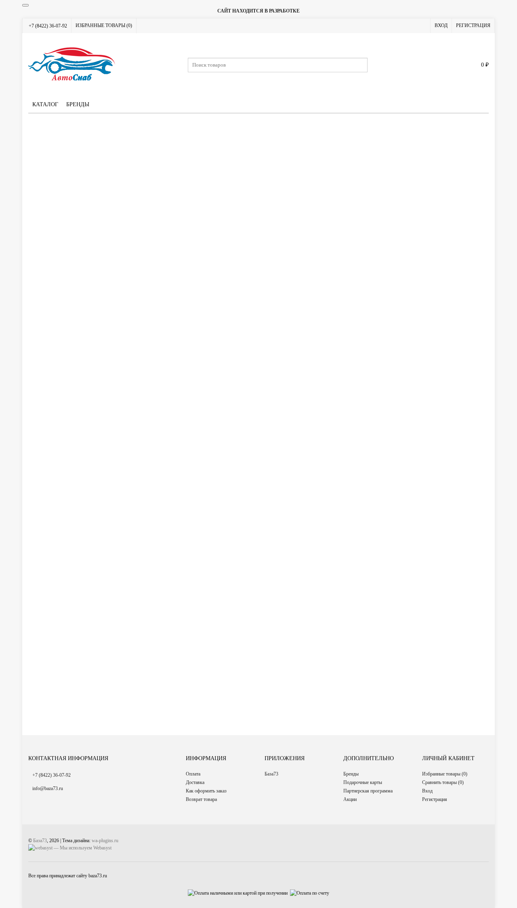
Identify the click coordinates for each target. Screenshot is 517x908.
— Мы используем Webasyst (82, 848)
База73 (271, 774)
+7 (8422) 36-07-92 (48, 26)
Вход (441, 25)
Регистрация (473, 25)
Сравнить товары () (443, 782)
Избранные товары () (104, 25)
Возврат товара (201, 799)
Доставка (195, 782)
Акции (350, 799)
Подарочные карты (362, 782)
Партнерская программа (368, 791)
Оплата (193, 774)
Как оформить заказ (206, 791)
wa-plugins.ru (105, 840)
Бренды (77, 104)
